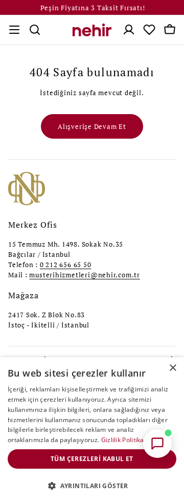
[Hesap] (129, 30)
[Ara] (35, 30)
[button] (92, 485)
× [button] (172, 368)
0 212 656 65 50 (65, 264)
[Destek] (157, 443)
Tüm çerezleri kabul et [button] (92, 458)
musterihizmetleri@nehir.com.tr (84, 274)
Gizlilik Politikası (125, 439)
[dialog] (92, 430)
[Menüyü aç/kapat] (14, 30)
